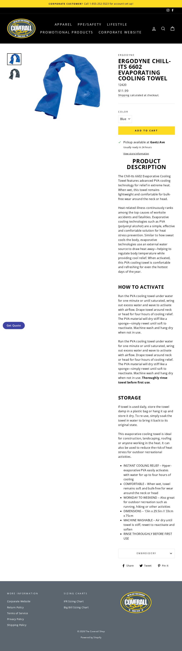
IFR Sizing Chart (74, 601)
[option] (91, 4)
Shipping (123, 95)
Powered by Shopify (91, 637)
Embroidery (146, 553)
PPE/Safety (90, 24)
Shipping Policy (16, 625)
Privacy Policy (15, 619)
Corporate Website (120, 32)
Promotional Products (66, 32)
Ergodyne (126, 55)
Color (123, 111)
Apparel (63, 24)
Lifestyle (117, 24)
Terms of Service (17, 613)
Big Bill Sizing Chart (76, 607)
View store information (136, 153)
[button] (13, 325)
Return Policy (15, 607)
